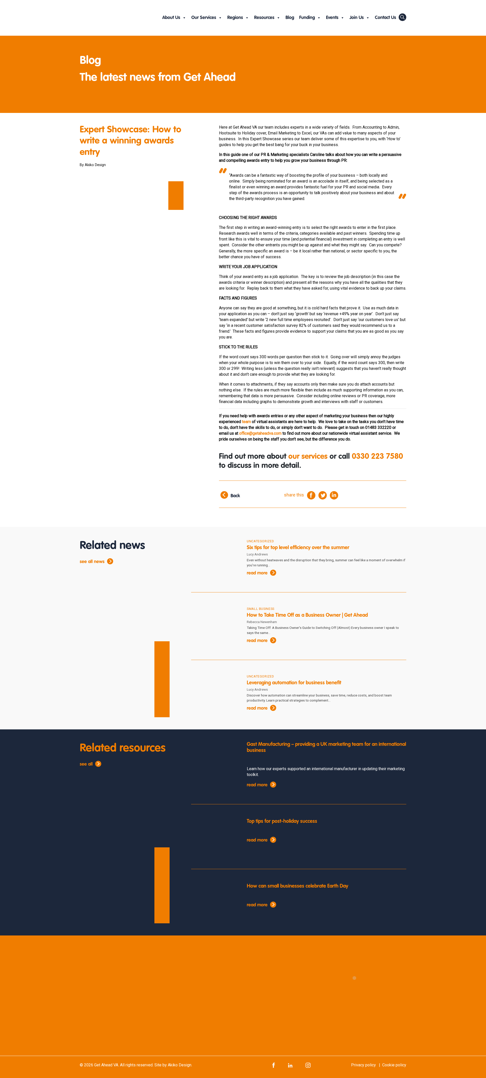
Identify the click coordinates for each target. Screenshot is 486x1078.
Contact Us (385, 17)
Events (332, 17)
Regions (235, 17)
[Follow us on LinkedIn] (290, 1065)
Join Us (357, 17)
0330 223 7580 (377, 457)
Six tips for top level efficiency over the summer (298, 547)
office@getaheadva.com (260, 433)
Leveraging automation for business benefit (294, 683)
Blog (290, 17)
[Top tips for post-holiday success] (215, 839)
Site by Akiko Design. (173, 1065)
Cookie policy (394, 1065)
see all (86, 764)
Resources (264, 17)
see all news (92, 562)
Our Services (203, 17)
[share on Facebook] (311, 495)
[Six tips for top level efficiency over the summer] (215, 559)
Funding (307, 17)
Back (235, 496)
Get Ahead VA (106, 1065)
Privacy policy (363, 1065)
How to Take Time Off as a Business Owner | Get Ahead (307, 615)
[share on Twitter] (322, 495)
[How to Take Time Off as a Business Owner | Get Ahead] (215, 627)
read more (257, 573)
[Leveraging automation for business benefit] (215, 694)
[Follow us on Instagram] (308, 1065)
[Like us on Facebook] (273, 1065)
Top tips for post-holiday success (282, 821)
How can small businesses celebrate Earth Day (297, 886)
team (246, 421)
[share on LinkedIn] (334, 495)
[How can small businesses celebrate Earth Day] (215, 903)
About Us (171, 17)
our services (308, 457)
